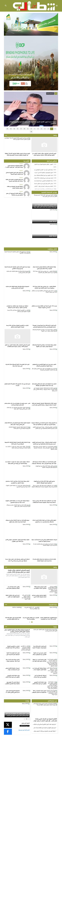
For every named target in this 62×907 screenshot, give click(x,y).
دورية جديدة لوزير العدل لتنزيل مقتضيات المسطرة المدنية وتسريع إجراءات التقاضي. (17, 267)
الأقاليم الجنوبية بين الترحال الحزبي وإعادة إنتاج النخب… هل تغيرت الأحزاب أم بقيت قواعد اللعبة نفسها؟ (14, 167)
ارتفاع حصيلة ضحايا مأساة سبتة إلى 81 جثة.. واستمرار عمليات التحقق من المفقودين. (17, 482)
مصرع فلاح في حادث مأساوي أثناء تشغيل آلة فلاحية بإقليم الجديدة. (17, 384)
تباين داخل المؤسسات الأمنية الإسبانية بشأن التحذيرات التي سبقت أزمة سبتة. (17, 365)
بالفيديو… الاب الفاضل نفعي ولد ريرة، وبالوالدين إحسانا (31, 618)
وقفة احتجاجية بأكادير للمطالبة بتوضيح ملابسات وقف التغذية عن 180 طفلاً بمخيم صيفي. (44, 267)
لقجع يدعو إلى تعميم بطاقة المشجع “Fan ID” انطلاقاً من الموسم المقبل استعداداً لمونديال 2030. (17, 154)
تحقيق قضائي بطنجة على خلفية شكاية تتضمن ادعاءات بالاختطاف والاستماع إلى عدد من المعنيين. (44, 521)
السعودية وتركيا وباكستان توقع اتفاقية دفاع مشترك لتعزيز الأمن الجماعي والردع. (17, 287)
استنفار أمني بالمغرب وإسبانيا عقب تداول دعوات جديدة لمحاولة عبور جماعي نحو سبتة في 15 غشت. (17, 560)
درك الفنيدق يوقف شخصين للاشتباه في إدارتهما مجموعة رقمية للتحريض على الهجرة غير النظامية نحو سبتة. (44, 423)
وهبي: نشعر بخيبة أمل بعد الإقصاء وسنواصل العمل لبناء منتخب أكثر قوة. (13, 588)
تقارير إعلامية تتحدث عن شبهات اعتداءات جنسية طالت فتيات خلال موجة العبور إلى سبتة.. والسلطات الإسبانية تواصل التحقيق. (44, 463)
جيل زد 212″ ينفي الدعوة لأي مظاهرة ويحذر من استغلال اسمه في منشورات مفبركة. (44, 306)
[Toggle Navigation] (57, 5)
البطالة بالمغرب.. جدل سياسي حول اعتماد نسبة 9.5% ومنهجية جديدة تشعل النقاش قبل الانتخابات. (44, 287)
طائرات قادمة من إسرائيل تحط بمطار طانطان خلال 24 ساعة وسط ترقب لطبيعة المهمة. (44, 560)
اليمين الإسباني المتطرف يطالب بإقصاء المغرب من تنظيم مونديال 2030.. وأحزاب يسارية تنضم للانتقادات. (44, 155)
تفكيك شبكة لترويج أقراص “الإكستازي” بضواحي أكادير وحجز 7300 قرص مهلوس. (17, 540)
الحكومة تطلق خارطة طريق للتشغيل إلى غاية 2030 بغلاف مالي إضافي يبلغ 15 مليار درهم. (17, 423)
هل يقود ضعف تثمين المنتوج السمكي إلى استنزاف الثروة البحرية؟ (14, 173)
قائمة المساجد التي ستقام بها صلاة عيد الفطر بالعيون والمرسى (13, 618)
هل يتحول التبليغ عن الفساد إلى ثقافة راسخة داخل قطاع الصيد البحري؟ (14, 180)
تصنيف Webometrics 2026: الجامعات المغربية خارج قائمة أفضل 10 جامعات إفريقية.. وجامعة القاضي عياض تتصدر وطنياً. (44, 405)
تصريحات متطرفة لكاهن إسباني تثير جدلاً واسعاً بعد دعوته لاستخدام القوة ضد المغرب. (44, 540)
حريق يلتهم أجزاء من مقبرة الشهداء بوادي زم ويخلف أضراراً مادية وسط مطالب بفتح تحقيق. (17, 521)
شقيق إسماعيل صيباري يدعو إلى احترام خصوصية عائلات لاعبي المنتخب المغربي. (39, 596)
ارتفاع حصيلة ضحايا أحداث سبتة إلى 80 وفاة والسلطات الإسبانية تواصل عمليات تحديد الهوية (44, 345)
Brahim (21, 164)
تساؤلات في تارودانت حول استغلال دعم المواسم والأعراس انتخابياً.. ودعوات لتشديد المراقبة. (17, 306)
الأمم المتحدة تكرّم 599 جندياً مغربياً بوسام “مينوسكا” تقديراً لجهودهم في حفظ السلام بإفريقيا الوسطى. (44, 326)
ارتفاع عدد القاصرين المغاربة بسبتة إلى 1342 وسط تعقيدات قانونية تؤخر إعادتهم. (17, 326)
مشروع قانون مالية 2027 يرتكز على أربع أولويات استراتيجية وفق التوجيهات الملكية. (44, 482)
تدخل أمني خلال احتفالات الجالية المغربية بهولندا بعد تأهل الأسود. (13, 596)
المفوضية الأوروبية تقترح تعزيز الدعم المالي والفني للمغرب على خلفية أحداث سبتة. (12, 692)
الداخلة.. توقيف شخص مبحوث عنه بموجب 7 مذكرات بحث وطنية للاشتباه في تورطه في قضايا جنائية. (17, 462)
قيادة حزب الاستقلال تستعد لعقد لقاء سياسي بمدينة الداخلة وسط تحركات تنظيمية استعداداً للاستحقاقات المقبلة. (44, 502)
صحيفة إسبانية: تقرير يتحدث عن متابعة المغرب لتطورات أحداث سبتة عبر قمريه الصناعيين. (17, 501)
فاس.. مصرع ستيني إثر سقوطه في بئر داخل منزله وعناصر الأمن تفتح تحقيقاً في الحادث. (17, 404)
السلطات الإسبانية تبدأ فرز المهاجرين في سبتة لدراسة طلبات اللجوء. (40, 677)
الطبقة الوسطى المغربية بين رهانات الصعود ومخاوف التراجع (15, 187)
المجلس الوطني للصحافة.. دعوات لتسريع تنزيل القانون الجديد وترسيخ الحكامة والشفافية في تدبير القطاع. (44, 443)
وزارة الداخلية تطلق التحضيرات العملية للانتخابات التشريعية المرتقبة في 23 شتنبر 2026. (17, 443)
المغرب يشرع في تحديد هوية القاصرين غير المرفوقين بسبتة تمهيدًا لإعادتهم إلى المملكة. (44, 365)
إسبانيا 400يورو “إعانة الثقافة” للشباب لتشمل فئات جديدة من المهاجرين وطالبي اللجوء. (48, 619)
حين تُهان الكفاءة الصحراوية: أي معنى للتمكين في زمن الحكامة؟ (14, 194)
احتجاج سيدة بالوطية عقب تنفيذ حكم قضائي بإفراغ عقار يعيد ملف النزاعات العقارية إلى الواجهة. (44, 384)
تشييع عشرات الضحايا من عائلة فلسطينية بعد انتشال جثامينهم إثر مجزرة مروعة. (39, 692)
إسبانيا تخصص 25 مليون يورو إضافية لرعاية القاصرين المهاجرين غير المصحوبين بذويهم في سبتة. (12, 683)
